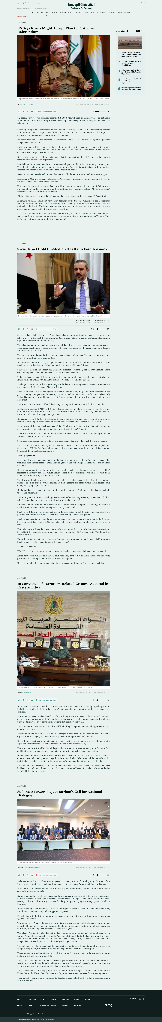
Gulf (32, 12)
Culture (86, 12)
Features (119, 12)
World (47, 12)
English (24, 3)
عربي (18, 3)
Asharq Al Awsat (27, 104)
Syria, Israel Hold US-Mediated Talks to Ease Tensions (62, 249)
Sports (93, 12)
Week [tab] (142, 30)
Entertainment (101, 12)
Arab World (39, 12)
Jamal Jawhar (26, 693)
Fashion (111, 12)
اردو (34, 3)
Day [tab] (138, 30)
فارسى (39, 3)
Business (78, 12)
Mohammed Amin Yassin (32, 867)
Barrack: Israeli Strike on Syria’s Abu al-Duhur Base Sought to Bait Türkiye (131, 54)
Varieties (70, 12)
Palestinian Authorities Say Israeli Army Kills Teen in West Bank (132, 72)
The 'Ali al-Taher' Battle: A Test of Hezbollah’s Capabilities (131, 63)
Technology (127, 12)
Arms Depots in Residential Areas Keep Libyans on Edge (132, 81)
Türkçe (30, 3)
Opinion (54, 12)
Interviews (62, 12)
